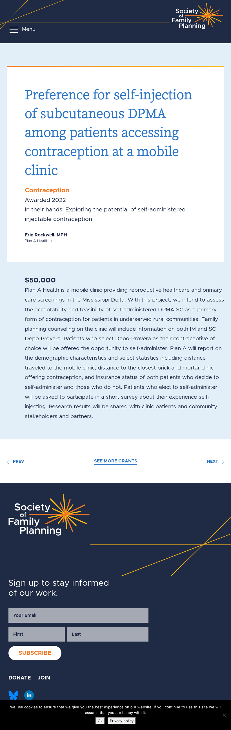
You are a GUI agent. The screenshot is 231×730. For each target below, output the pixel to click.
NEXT (213, 462)
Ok (100, 720)
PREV (18, 462)
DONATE (19, 678)
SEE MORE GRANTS (115, 461)
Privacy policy (122, 720)
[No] (224, 715)
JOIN (44, 678)
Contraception (47, 190)
